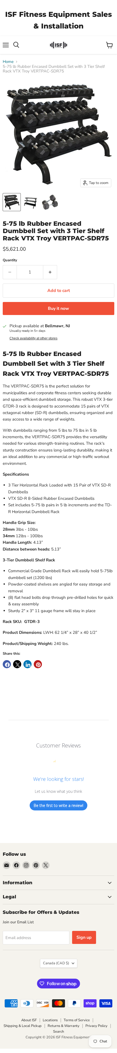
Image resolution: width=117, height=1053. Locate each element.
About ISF (29, 1020)
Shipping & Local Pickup (23, 1025)
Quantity (10, 260)
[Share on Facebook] (7, 664)
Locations (50, 1020)
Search (58, 1031)
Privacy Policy (96, 1025)
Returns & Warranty (63, 1025)
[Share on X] (17, 664)
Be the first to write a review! (58, 805)
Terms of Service (77, 1020)
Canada (56, 963)
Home (8, 61)
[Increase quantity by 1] (50, 272)
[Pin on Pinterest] (38, 664)
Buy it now (58, 308)
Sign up (84, 937)
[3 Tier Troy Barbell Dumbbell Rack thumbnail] (11, 202)
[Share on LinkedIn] (27, 664)
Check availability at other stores (33, 338)
